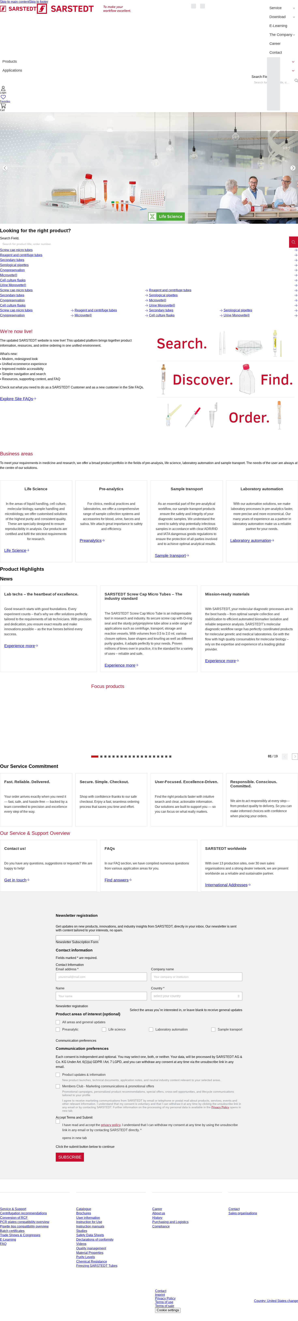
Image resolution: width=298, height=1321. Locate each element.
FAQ (3, 1244)
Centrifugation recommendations (23, 1213)
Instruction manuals (90, 1226)
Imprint (160, 1294)
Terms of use (164, 1302)
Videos (81, 1244)
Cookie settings (168, 1310)
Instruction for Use (89, 1222)
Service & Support (13, 1209)
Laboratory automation (171, 1029)
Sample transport (230, 1029)
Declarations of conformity (95, 1239)
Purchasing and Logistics (170, 1222)
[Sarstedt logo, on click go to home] (65, 30)
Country (157, 988)
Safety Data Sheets (90, 1235)
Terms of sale (164, 1306)
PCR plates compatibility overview (24, 1222)
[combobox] (144, 244)
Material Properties (89, 1252)
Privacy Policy (220, 1107)
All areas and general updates (83, 1022)
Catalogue (83, 1209)
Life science (117, 1029)
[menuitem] (282, 8)
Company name (162, 969)
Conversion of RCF (14, 1217)
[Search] (293, 241)
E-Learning (8, 1239)
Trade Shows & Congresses (20, 1235)
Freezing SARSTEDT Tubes (96, 1265)
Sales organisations (242, 1213)
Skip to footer (38, 1)
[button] (3, 90)
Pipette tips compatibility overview (24, 1226)
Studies (81, 1231)
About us (158, 1213)
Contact (234, 1209)
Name (60, 988)
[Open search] (296, 80)
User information (88, 1217)
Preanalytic (70, 1029)
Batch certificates (12, 1231)
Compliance (161, 1226)
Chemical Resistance (91, 1261)
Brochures (83, 1213)
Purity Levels (85, 1257)
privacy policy (110, 1125)
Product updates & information (84, 1074)
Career (157, 1209)
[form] (149, 1035)
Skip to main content (14, 1)
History (157, 1217)
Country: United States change (276, 1301)
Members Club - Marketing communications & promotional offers (108, 1086)
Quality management (91, 1248)
